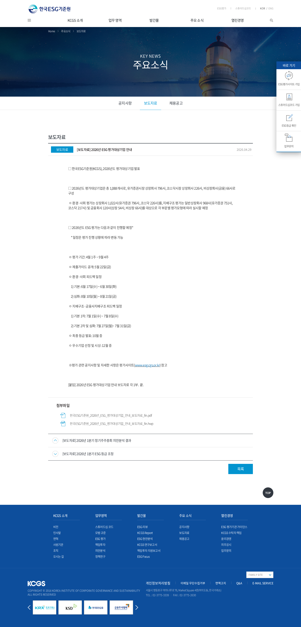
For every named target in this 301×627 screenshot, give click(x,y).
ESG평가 (221, 8)
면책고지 (220, 583)
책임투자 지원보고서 (148, 550)
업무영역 (101, 515)
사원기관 (58, 544)
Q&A (239, 583)
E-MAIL (262, 583)
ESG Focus (143, 556)
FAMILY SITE (256, 575)
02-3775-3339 (161, 595)
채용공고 (175, 103)
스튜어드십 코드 (104, 527)
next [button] (136, 607)
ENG (270, 8)
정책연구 (100, 556)
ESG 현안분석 (145, 539)
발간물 (154, 20)
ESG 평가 (100, 539)
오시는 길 (58, 556)
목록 (240, 469)
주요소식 (65, 31)
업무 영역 (115, 20)
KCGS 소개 (75, 20)
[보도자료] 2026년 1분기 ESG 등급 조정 (87, 454)
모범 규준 (100, 533)
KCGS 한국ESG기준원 (49, 9)
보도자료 (150, 103)
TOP (268, 492)
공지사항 (124, 103)
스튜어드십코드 (243, 8)
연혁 (55, 539)
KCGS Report (145, 533)
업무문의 (226, 550)
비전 (55, 527)
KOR (263, 8)
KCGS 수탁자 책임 (231, 533)
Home (51, 31)
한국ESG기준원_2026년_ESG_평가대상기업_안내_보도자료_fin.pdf (111, 415)
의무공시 (226, 544)
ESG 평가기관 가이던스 (234, 527)
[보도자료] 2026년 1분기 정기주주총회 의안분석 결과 (96, 440)
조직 (55, 550)
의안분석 (100, 550)
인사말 (57, 533)
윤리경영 (226, 539)
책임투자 (100, 544)
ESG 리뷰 (142, 527)
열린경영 (237, 20)
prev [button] (29, 607)
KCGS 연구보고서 (147, 544)
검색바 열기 (271, 20)
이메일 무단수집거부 (193, 583)
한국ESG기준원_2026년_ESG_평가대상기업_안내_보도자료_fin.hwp (111, 423)
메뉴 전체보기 (34, 20)
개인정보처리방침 (158, 583)
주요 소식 (197, 20)
